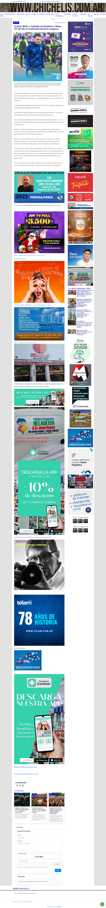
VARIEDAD (83, 14)
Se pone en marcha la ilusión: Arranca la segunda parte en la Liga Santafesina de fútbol (39, 810)
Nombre (19, 835)
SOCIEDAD (41, 14)
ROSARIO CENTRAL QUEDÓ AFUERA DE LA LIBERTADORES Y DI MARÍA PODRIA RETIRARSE (56, 810)
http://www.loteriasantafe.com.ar (26, 774)
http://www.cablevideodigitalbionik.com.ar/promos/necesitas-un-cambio (32, 305)
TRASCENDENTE (10, 14)
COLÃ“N (53, 19)
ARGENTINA (21, 14)
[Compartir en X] (20, 785)
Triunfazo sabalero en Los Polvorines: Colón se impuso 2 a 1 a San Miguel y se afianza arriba (22, 810)
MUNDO (96, 14)
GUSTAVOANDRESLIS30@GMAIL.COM (33, 205)
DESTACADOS (50, 14)
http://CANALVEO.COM (20, 258)
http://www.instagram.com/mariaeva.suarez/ (25, 342)
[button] (90, 1)
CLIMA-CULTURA (75, 15)
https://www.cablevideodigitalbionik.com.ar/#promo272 (29, 255)
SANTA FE (28, 15)
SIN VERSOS (90, 15)
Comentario (20, 841)
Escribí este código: (22, 853)
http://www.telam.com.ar (19, 648)
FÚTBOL (34, 14)
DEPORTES (67, 14)
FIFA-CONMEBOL (59, 15)
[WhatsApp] (92, 1)
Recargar (57, 864)
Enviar (58, 870)
